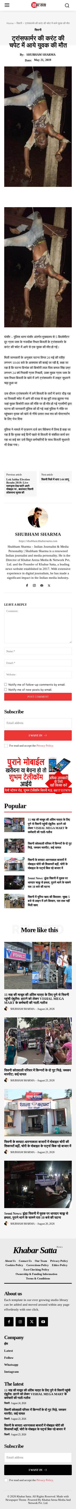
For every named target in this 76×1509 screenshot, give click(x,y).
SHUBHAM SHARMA (41, 54)
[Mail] (41, 584)
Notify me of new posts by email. (30, 689)
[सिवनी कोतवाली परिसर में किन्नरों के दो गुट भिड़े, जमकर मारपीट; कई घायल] (14, 846)
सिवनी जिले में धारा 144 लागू (55, 479)
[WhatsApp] (54, 196)
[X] (35, 196)
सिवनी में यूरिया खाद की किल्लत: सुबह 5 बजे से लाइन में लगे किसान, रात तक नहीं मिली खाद (49, 901)
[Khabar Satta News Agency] (39, 4)
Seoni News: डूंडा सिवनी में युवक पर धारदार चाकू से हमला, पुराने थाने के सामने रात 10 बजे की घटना (49, 882)
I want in (35, 735)
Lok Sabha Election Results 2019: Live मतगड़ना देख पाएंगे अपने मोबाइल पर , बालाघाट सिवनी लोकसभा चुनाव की (19, 486)
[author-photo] (7, 1008)
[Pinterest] (44, 196)
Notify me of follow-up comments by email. (36, 684)
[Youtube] (43, 1321)
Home (10, 23)
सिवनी (19, 23)
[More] (64, 196)
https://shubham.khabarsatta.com (38, 541)
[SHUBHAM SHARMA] (38, 517)
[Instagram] (34, 584)
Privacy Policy (45, 745)
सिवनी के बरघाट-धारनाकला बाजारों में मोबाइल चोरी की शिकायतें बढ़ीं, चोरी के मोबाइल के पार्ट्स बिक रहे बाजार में (48, 864)
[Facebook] (25, 196)
